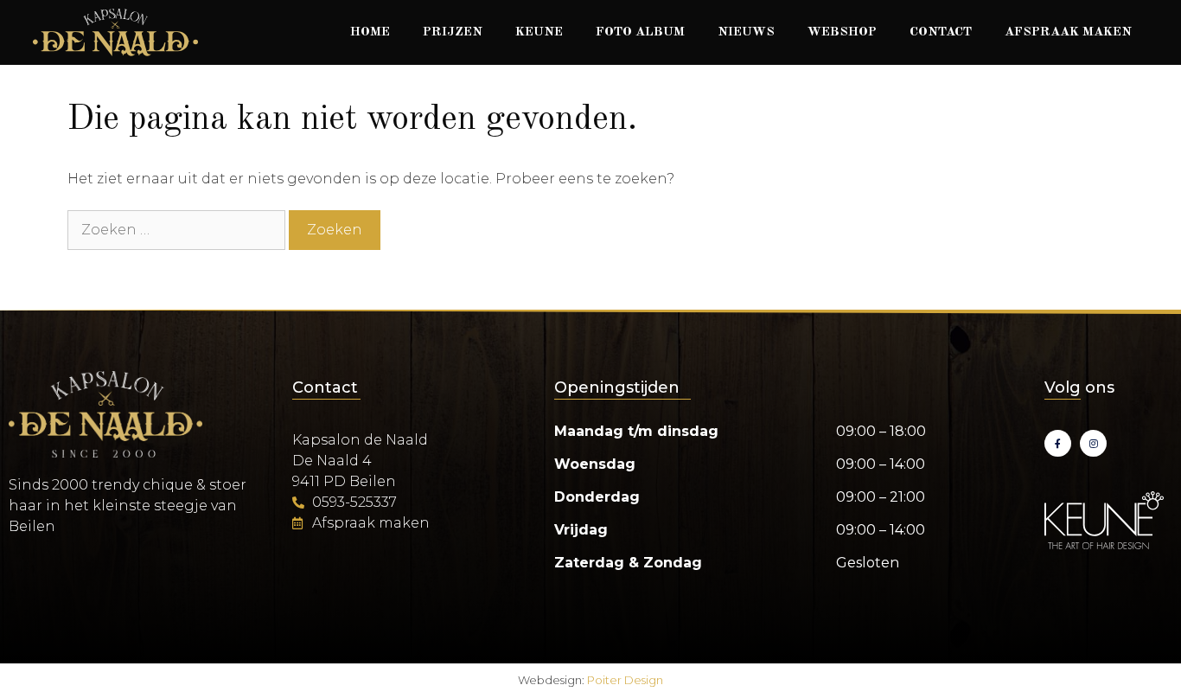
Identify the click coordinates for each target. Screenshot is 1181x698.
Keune (539, 32)
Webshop (842, 32)
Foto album (640, 32)
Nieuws (746, 32)
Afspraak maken (1068, 32)
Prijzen (452, 32)
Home (370, 32)
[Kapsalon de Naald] (115, 32)
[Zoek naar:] (178, 229)
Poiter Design (625, 680)
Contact (941, 32)
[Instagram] (1093, 443)
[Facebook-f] (1057, 443)
